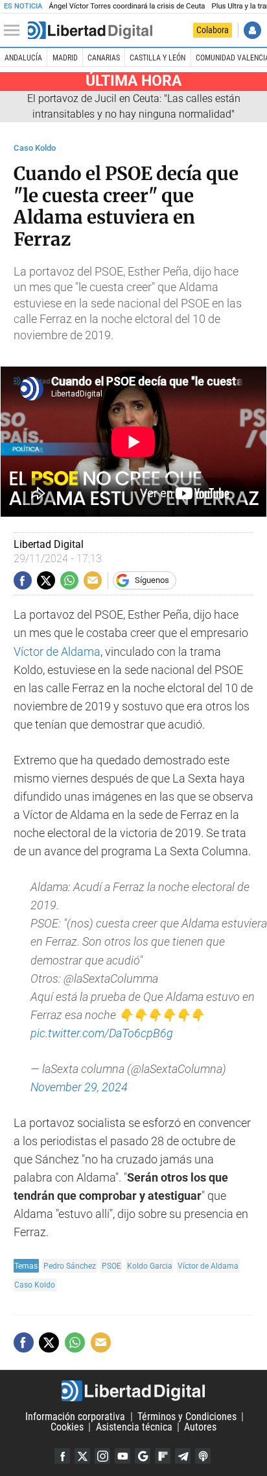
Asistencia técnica (134, 1427)
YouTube (122, 1456)
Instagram (102, 1456)
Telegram (183, 1456)
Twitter (82, 1456)
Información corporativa (75, 1416)
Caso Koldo (35, 148)
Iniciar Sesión (252, 30)
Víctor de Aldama (57, 651)
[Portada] (90, 30)
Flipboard (162, 1456)
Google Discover (142, 1456)
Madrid (65, 57)
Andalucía (23, 57)
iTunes (203, 1456)
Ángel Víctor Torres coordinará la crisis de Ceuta (127, 6)
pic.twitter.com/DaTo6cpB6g (101, 1033)
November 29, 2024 (79, 1087)
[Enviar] (69, 580)
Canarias (103, 57)
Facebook (62, 1456)
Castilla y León (157, 57)
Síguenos (152, 580)
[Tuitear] (46, 580)
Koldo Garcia (149, 1266)
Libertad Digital (133, 1390)
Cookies (67, 1427)
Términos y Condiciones (187, 1416)
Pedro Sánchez (69, 1266)
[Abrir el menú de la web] (15, 30)
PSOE (111, 1266)
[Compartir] (23, 580)
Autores (200, 1427)
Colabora (212, 30)
